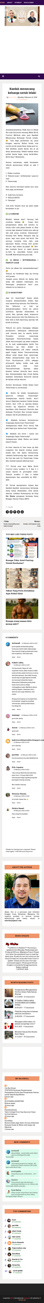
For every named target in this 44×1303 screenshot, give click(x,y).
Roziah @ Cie (17, 1259)
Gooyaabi (27, 1298)
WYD (11, 1298)
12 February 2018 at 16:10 (21, 742)
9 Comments (22, 99)
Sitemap (18, 2)
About (9, 2)
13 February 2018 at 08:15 (21, 769)
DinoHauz (9, 1121)
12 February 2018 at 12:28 (21, 665)
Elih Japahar (17, 767)
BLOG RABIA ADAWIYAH (14, 1101)
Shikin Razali (18, 808)
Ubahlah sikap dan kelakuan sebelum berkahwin (26, 1012)
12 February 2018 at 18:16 (28, 755)
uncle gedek (18, 1271)
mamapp (16, 715)
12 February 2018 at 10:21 (29, 643)
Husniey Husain (19, 794)
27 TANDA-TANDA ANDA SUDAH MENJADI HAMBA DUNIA (25, 1002)
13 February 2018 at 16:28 (21, 796)
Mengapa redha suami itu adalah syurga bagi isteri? (25, 1023)
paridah (15, 755)
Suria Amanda (18, 1242)
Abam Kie (12, 97)
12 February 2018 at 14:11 (26, 728)
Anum (14, 727)
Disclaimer (29, 2)
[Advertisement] (22, 50)
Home (2, 2)
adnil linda (16, 1231)
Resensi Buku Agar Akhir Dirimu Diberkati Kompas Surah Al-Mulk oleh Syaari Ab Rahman (22, 1125)
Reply (13, 657)
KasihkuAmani (11, 1110)
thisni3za (16, 1265)
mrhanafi (16, 643)
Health (10, 507)
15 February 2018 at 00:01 (21, 810)
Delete (19, 657)
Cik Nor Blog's (10, 1088)
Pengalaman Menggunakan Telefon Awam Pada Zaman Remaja (26, 992)
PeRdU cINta (17, 663)
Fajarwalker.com (19, 1248)
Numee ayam (10, 1103)
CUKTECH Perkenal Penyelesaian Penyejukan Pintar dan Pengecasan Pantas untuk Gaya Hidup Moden (22, 1092)
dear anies (16, 1237)
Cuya (14, 1220)
